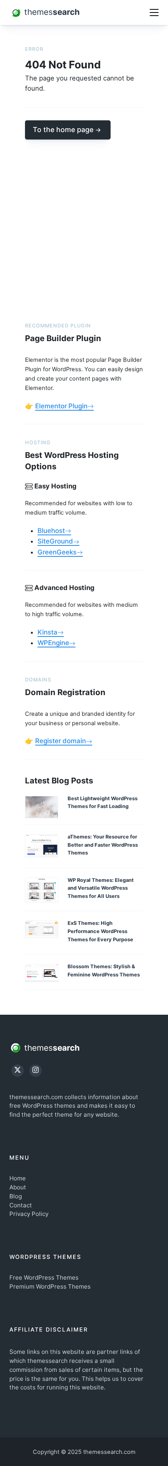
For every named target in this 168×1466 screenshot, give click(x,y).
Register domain (60, 741)
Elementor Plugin (61, 406)
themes (51, 1047)
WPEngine (53, 643)
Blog (15, 1196)
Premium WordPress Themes (50, 1286)
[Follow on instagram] (35, 1070)
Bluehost (51, 531)
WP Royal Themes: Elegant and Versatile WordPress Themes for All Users (101, 888)
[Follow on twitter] (17, 1070)
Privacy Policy (28, 1213)
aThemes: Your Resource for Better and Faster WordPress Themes (103, 845)
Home (17, 1178)
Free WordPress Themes (44, 1277)
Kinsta (47, 632)
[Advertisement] (84, 223)
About (17, 1187)
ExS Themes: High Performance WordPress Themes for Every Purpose (100, 931)
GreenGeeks (57, 552)
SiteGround (55, 541)
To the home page (63, 129)
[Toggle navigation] (154, 12)
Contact (20, 1205)
